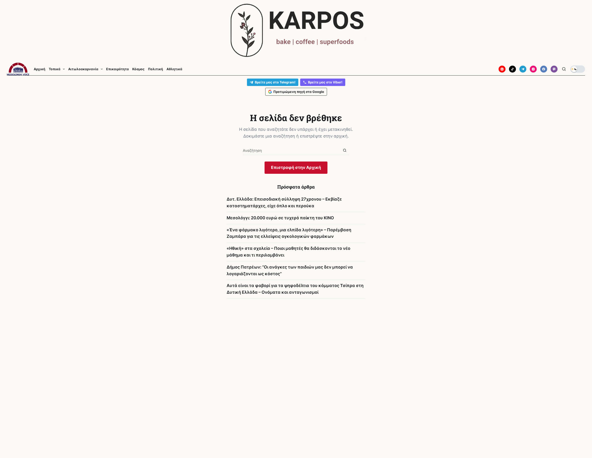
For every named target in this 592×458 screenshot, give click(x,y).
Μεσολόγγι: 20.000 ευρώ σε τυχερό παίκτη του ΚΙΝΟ (280, 217)
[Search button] (344, 150)
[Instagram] (533, 69)
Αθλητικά (174, 69)
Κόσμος (138, 69)
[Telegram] (522, 69)
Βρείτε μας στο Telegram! (275, 82)
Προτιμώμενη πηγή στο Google (298, 92)
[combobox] (291, 150)
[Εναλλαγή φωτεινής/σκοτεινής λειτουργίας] (577, 69)
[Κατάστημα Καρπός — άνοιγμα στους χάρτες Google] (296, 30)
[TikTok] (512, 69)
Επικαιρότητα (117, 69)
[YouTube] (502, 69)
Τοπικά (54, 69)
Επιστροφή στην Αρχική (296, 167)
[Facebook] (543, 69)
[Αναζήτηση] (564, 69)
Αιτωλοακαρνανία (83, 69)
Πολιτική (155, 69)
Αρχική (39, 69)
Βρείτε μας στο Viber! (325, 82)
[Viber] (554, 69)
